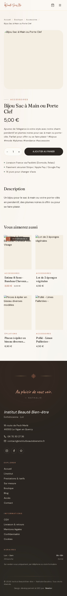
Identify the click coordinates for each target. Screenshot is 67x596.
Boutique (18, 19)
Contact (8, 502)
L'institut (8, 473)
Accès (7, 498)
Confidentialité (12, 534)
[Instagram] (7, 451)
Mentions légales (13, 529)
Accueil (7, 19)
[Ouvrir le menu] (60, 5)
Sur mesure (10, 483)
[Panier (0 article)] (53, 5)
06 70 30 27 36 (15, 436)
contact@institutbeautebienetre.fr (26, 441)
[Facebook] (14, 451)
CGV (6, 519)
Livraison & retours (14, 524)
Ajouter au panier (44, 151)
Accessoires (31, 19)
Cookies (8, 539)
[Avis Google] (21, 451)
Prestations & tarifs (14, 478)
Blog (6, 493)
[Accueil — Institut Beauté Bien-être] (13, 5)
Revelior (49, 588)
